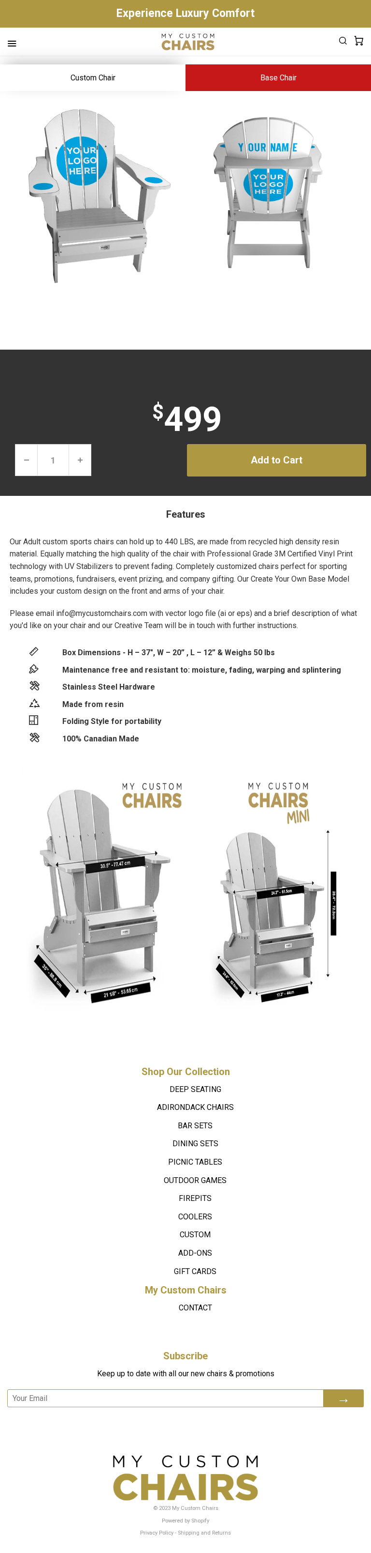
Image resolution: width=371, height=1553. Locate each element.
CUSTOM (195, 1234)
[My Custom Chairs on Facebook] (168, 1420)
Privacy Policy (156, 1533)
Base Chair (278, 77)
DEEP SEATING (195, 1089)
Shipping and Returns (204, 1533)
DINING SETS (195, 1143)
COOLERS (195, 1216)
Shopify (200, 1521)
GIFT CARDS (195, 1271)
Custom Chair (93, 77)
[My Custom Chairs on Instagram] (219, 1420)
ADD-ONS (195, 1253)
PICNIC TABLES (195, 1162)
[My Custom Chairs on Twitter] (192, 1420)
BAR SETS (195, 1125)
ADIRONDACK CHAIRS (195, 1107)
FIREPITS (195, 1198)
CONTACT (195, 1307)
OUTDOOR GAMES (195, 1180)
